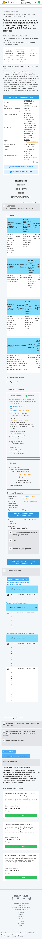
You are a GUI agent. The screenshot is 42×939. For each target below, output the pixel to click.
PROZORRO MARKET (21, 905)
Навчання (21, 912)
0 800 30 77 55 (25, 1)
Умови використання (17, 935)
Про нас (21, 919)
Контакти (21, 916)
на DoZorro (6, 40)
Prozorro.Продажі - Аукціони (21, 907)
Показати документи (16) (19, 528)
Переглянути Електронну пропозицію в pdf (24, 514)
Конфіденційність (6, 935)
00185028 (27, 140)
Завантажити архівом (18, 579)
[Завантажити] (8, 595)
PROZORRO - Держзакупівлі (21, 903)
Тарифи (21, 926)
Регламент (21, 921)
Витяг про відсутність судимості (21, 166)
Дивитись (21, 815)
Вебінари (21, 924)
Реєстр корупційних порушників (22, 171)
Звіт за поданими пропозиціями (15, 756)
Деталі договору (16, 485)
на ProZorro (34, 38)
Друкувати (9, 752)
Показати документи (19, 438)
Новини (21, 914)
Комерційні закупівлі (21, 909)
